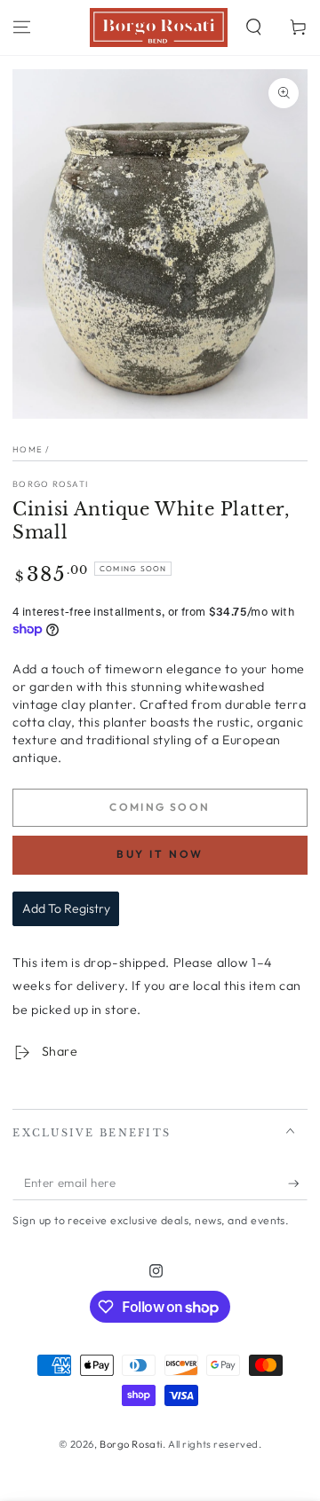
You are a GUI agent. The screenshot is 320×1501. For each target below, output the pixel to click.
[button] (254, 27)
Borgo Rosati (50, 483)
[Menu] (22, 27)
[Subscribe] (298, 1183)
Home (27, 449)
